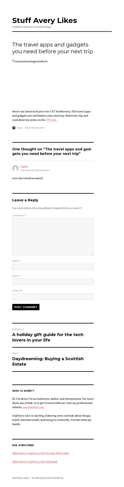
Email (16, 276)
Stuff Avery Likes (44, 20)
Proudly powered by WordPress (47, 478)
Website (17, 290)
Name (16, 261)
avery (19, 128)
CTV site (51, 119)
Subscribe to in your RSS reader (40, 453)
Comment (19, 215)
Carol (24, 166)
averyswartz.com (33, 407)
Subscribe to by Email (34, 461)
